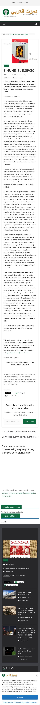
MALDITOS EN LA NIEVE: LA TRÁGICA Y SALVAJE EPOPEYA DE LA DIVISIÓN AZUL (26, 611)
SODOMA (8, 564)
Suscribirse (29, 421)
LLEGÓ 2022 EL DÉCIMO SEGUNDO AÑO (20, 432)
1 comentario (23, 659)
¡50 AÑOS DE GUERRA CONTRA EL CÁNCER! (19, 437)
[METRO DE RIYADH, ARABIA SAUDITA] (9, 596)
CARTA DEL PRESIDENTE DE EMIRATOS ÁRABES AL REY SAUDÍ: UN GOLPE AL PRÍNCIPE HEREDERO (26, 632)
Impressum (33, 702)
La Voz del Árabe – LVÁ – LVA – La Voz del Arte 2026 (26, 651)
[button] (37, 676)
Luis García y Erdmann (25, 75)
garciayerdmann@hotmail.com (17, 353)
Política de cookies (8, 702)
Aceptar (20, 697)
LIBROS (6, 66)
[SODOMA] (20, 549)
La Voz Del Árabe (24, 568)
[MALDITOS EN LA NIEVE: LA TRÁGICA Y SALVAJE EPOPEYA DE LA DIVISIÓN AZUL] (9, 614)
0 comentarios (19, 78)
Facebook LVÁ (8, 668)
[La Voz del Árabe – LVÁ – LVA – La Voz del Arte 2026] (9, 654)
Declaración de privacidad (22, 702)
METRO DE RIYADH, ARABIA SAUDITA (24, 593)
